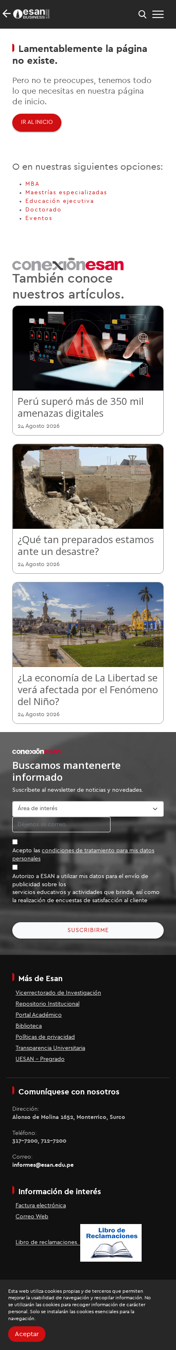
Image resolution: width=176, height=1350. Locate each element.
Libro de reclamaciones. (48, 1243)
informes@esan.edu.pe (43, 1165)
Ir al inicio (37, 122)
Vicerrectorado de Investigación (58, 993)
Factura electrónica (41, 1205)
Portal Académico (39, 1015)
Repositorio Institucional (47, 1004)
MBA (32, 184)
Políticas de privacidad (45, 1037)
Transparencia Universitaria (50, 1048)
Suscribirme (88, 930)
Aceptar (27, 1334)
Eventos (38, 218)
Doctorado (43, 210)
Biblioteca (29, 1026)
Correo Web (32, 1217)
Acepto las (83, 855)
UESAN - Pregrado (40, 1059)
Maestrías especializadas (66, 192)
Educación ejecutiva (59, 201)
